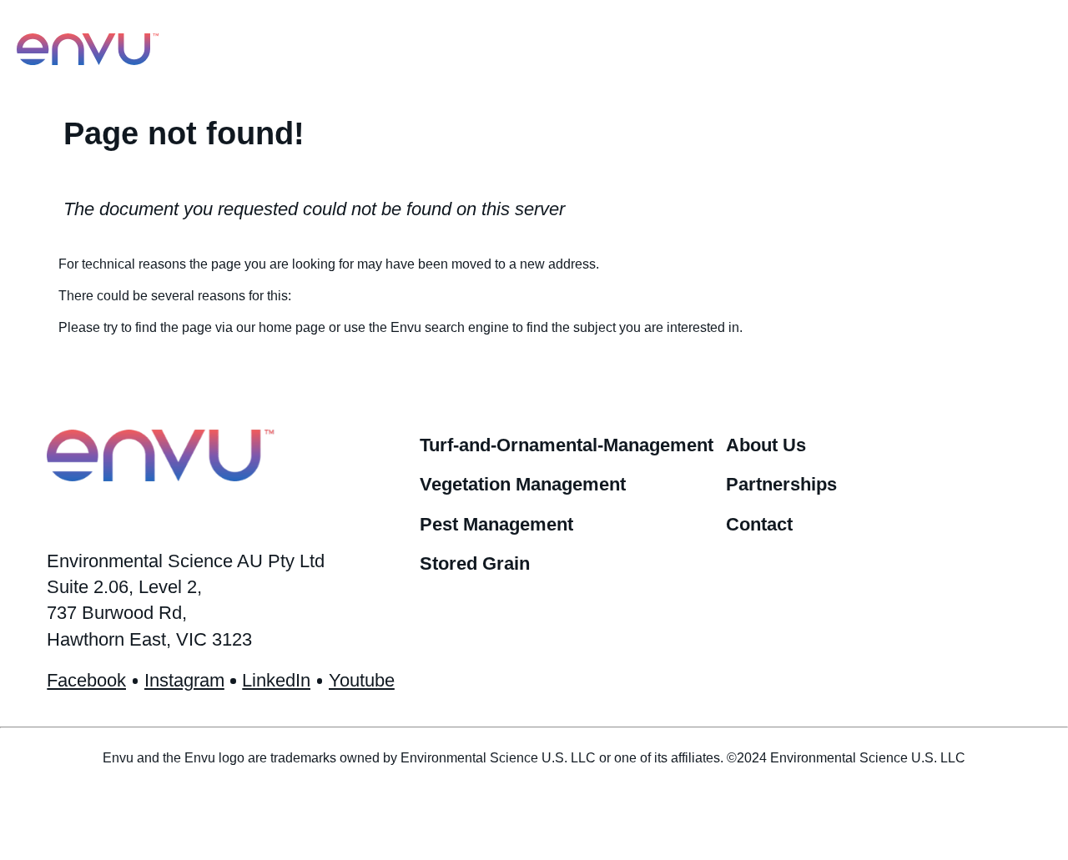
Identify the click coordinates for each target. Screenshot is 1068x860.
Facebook (86, 680)
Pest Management (496, 524)
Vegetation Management (523, 484)
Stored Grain (475, 563)
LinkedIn (276, 680)
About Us (766, 445)
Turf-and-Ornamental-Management (566, 445)
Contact (759, 524)
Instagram (184, 680)
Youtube (362, 680)
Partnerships (781, 484)
